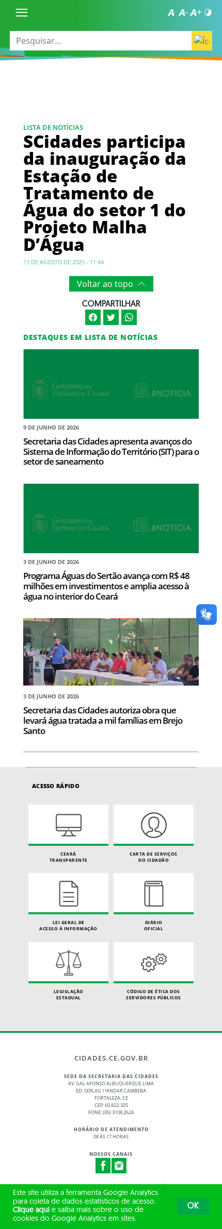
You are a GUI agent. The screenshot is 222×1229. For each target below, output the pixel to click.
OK (193, 1206)
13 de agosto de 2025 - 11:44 (63, 262)
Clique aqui (31, 1210)
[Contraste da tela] (208, 12)
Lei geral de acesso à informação (68, 925)
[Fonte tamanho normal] (171, 12)
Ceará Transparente (69, 857)
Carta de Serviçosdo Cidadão (154, 857)
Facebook (103, 1165)
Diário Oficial (154, 925)
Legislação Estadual (69, 994)
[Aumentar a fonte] (195, 12)
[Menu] (21, 12)
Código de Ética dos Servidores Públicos (153, 994)
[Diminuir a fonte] (183, 12)
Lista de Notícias (53, 127)
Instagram (119, 1165)
